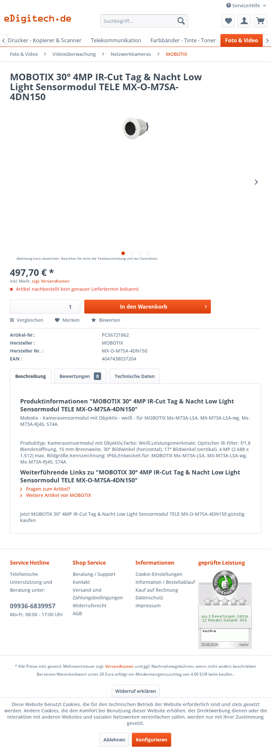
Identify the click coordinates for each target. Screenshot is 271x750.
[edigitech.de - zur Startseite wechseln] (39, 22)
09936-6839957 (33, 606)
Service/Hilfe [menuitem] (246, 5)
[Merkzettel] (228, 20)
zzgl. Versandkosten (51, 281)
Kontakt (81, 582)
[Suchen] (181, 20)
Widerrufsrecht (89, 605)
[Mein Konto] (244, 20)
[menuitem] (144, 20)
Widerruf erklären (135, 691)
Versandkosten (119, 666)
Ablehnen (114, 739)
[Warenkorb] (260, 20)
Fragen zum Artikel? (47, 489)
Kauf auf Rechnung (157, 590)
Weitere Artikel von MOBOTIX (58, 495)
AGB (77, 613)
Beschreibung (30, 376)
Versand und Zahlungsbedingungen (98, 594)
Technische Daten (135, 376)
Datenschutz (149, 597)
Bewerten (109, 320)
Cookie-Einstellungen (159, 574)
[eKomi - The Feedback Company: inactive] (229, 609)
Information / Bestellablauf (165, 582)
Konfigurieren (151, 739)
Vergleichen (29, 320)
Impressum (148, 605)
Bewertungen (79, 376)
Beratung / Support (94, 574)
